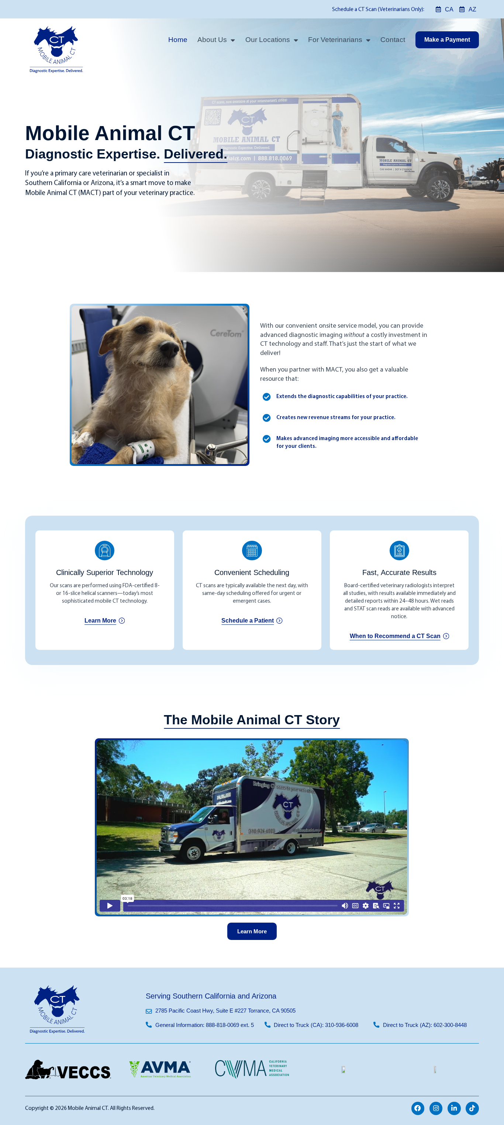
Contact (392, 39)
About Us (212, 39)
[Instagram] (436, 1108)
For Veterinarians (335, 39)
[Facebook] (418, 1108)
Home (177, 39)
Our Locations (267, 39)
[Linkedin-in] (454, 1108)
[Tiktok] (472, 1108)
